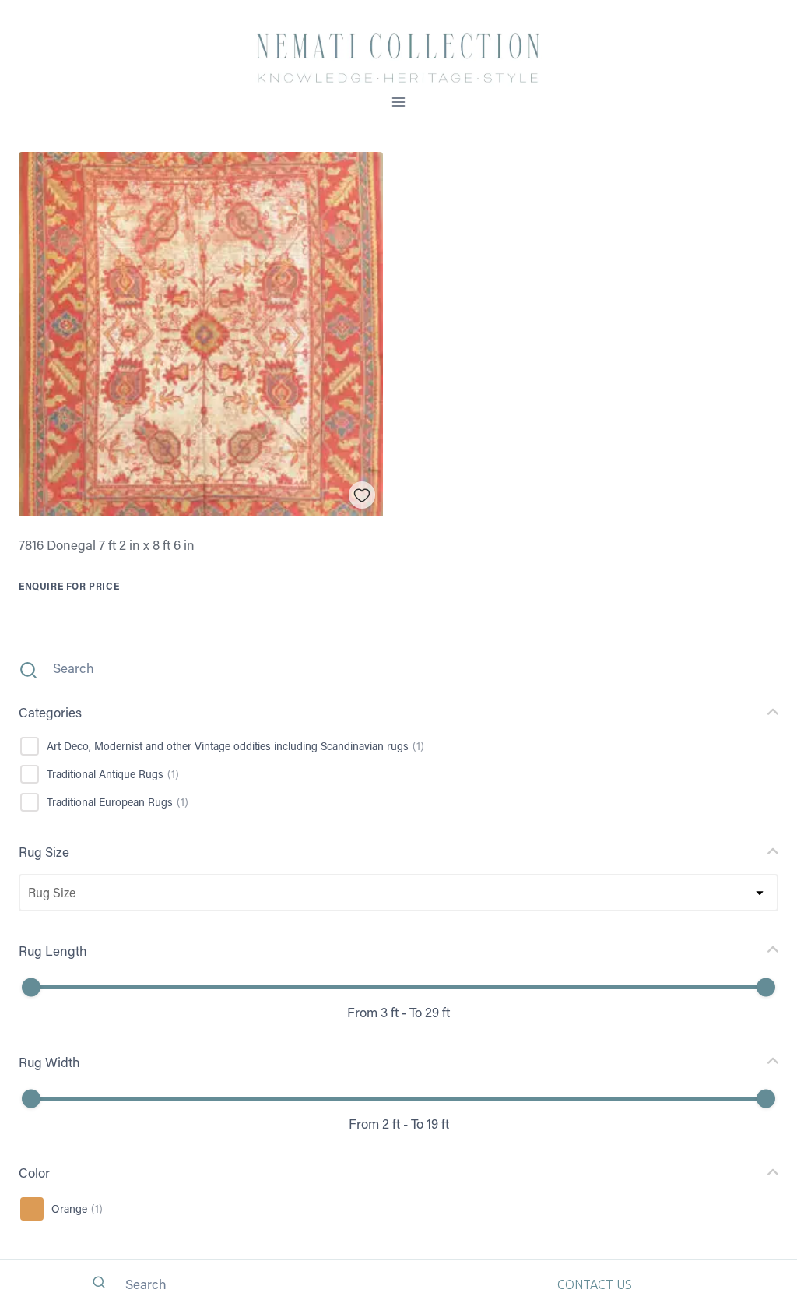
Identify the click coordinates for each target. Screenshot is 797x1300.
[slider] (31, 987)
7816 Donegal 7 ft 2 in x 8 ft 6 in (107, 544)
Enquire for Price (69, 586)
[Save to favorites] (362, 495)
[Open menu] (398, 102)
